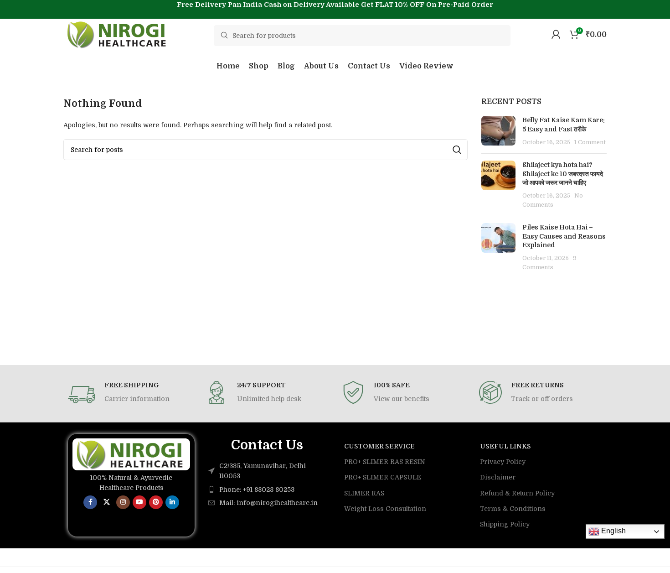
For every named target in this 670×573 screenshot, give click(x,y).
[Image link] (131, 454)
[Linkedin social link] (172, 502)
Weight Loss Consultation (385, 508)
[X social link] (106, 502)
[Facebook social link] (90, 502)
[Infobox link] (129, 394)
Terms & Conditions (513, 508)
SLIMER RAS (364, 493)
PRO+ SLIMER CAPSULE (382, 477)
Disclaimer (497, 477)
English (612, 531)
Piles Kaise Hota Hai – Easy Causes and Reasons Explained (564, 236)
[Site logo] (118, 33)
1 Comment (590, 142)
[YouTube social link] (139, 502)
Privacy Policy (503, 461)
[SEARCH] (457, 149)
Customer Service (379, 446)
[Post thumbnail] (498, 131)
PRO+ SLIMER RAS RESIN (384, 461)
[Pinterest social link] (156, 502)
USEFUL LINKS (505, 446)
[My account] (556, 34)
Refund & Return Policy (517, 493)
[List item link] (267, 489)
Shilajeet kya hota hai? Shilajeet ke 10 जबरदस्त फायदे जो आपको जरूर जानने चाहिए (562, 173)
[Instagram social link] (123, 502)
